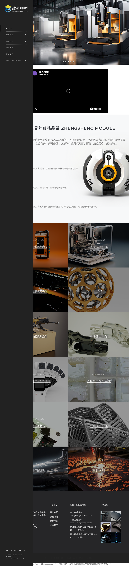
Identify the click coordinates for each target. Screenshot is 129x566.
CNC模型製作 (38, 292)
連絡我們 (54, 525)
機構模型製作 (99, 247)
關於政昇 (54, 512)
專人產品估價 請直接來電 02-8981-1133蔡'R (83, 536)
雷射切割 (99, 471)
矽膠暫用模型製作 (99, 381)
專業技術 (54, 521)
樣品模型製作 (38, 336)
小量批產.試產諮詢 (38, 381)
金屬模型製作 (99, 426)
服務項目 (54, 516)
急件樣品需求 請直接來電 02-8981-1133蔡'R (83, 529)
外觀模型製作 (38, 247)
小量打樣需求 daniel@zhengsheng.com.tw (81, 521)
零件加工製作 (99, 336)
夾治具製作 (37, 426)
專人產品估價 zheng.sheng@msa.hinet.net (81, 514)
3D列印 (99, 292)
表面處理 (38, 471)
